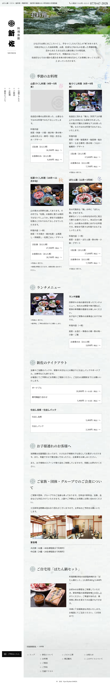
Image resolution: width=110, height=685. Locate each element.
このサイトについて (94, 658)
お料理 (9, 93)
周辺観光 (68, 658)
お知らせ (90, 654)
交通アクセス (18, 96)
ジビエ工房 (68, 654)
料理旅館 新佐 (31, 646)
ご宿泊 (14, 93)
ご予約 (45, 667)
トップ (32, 654)
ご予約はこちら (14, 654)
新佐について (5, 96)
